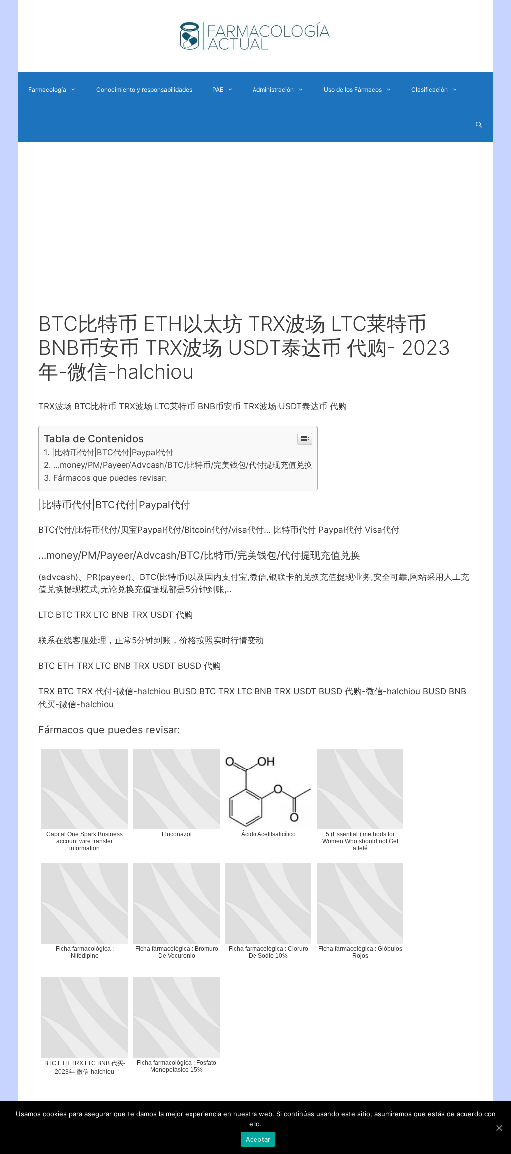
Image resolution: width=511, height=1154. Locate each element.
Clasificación (429, 89)
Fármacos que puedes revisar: (110, 478)
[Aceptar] (499, 1128)
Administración (273, 89)
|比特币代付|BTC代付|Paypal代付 (112, 452)
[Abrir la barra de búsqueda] (479, 124)
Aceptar (258, 1139)
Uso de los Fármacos (353, 89)
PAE (217, 89)
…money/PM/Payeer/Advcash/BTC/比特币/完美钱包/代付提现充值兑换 (182, 465)
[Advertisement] (255, 237)
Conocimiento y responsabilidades (144, 89)
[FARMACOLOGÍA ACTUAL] (255, 35)
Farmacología (47, 89)
